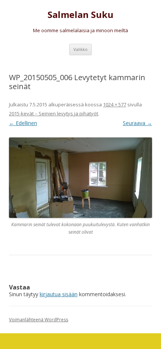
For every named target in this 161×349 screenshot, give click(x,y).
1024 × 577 (114, 104)
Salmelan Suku (80, 15)
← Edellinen (23, 123)
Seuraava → (137, 123)
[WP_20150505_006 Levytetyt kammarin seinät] (80, 177)
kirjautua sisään (59, 294)
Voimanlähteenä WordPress (38, 319)
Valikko (80, 49)
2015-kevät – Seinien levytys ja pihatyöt (53, 113)
